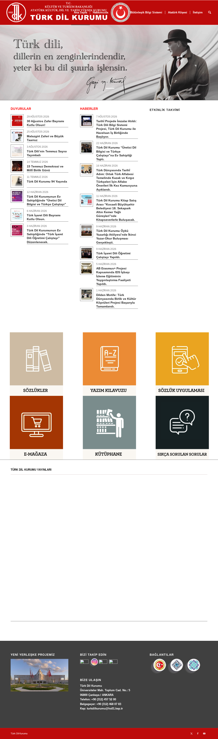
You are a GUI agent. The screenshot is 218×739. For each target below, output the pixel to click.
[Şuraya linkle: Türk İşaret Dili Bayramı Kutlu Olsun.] (17, 215)
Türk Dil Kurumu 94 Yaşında (47, 181)
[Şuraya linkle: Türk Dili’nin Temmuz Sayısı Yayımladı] (17, 151)
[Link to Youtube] (204, 733)
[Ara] (209, 12)
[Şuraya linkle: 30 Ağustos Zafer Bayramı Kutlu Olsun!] (17, 121)
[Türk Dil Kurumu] (77, 12)
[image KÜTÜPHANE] (109, 428)
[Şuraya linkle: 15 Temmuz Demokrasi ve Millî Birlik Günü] (17, 166)
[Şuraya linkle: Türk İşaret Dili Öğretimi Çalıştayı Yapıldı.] (86, 253)
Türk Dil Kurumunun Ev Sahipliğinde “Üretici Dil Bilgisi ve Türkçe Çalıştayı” (46, 200)
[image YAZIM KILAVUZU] (109, 364)
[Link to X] (191, 733)
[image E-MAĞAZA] (36, 428)
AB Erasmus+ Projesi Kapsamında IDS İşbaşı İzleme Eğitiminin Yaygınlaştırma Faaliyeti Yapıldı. (113, 276)
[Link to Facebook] (198, 733)
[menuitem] (177, 12)
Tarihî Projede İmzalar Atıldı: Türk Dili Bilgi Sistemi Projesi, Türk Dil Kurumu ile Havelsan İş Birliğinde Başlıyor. (116, 128)
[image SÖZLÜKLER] (36, 364)
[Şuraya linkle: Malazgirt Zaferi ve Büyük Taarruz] (17, 136)
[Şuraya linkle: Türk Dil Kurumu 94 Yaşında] (17, 181)
